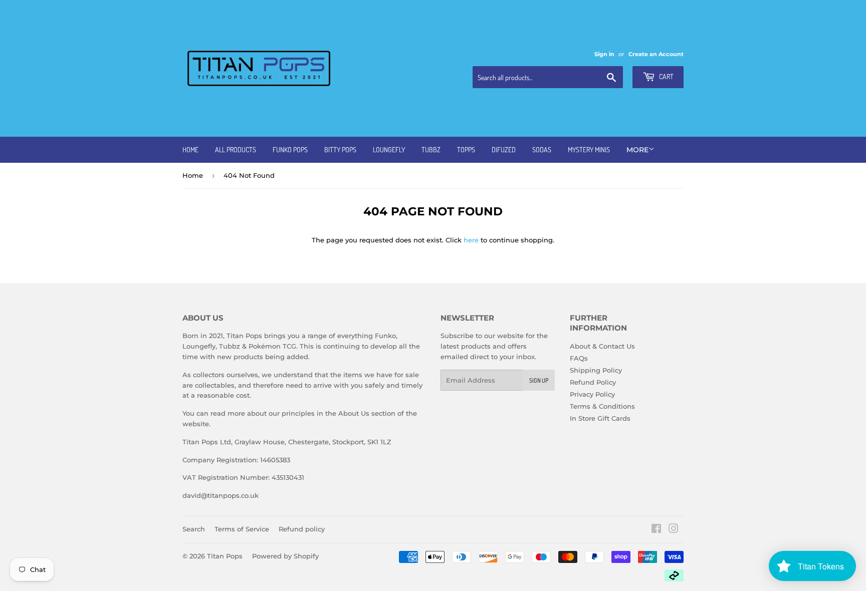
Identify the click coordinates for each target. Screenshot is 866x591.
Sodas (541, 149)
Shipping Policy (596, 370)
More (637, 149)
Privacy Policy (592, 394)
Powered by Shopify (285, 556)
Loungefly (389, 149)
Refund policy (302, 529)
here (471, 240)
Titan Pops (225, 556)
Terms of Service (241, 529)
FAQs (579, 358)
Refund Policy (593, 382)
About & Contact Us (602, 346)
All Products (235, 149)
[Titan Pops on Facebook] (656, 530)
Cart (666, 76)
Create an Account (656, 54)
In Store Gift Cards (600, 418)
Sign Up (538, 380)
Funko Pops (290, 149)
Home (190, 149)
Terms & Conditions (602, 406)
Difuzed (504, 149)
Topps (466, 149)
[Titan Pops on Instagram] (674, 530)
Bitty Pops (340, 149)
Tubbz (431, 149)
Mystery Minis (589, 149)
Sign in (604, 54)
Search (193, 529)
